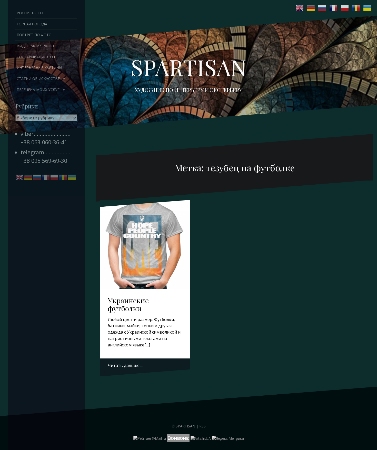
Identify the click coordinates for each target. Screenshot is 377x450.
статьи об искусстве (38, 78)
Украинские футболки (128, 304)
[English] (299, 8)
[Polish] (345, 8)
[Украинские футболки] (145, 243)
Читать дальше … (125, 365)
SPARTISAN (188, 67)
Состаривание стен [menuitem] (36, 56)
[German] (311, 8)
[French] (333, 8)
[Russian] (322, 8)
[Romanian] (356, 8)
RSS (202, 426)
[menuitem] (46, 79)
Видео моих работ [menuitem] (36, 45)
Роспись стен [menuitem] (31, 13)
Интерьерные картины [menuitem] (39, 67)
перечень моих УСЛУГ (38, 89)
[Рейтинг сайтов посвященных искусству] (201, 437)
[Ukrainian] (367, 8)
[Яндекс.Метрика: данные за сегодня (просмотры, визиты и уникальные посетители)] (228, 438)
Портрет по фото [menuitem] (34, 34)
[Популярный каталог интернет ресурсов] (178, 437)
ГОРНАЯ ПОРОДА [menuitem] (32, 24)
